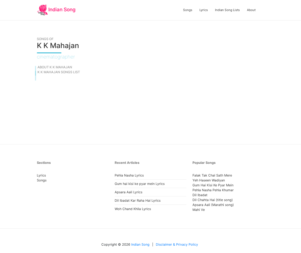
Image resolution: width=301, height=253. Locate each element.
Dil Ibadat (199, 195)
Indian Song (62, 9)
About (251, 10)
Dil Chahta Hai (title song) (212, 200)
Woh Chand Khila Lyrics (133, 209)
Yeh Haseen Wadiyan (208, 180)
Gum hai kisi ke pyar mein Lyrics (140, 184)
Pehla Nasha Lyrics (129, 175)
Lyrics (203, 10)
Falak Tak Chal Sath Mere (212, 175)
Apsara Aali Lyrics (128, 192)
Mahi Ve (198, 210)
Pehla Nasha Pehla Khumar (213, 190)
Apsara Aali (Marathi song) (213, 205)
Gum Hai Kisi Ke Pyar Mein (212, 185)
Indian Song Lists (227, 10)
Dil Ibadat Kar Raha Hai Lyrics (138, 200)
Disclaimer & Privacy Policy (177, 244)
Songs (187, 10)
